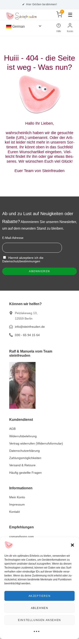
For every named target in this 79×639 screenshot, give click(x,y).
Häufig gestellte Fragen (25, 472)
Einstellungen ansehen (39, 620)
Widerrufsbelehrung (23, 436)
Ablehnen (39, 608)
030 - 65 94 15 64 (27, 335)
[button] (72, 545)
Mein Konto (17, 497)
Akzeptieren (40, 596)
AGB (12, 428)
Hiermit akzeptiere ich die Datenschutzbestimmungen (22, 259)
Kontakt (14, 511)
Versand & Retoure (22, 465)
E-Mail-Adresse (12, 237)
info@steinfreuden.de (30, 326)
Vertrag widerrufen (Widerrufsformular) (36, 443)
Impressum (17, 504)
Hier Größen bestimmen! (39, 4)
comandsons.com (21, 536)
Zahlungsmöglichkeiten (25, 458)
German (18, 26)
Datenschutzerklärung (24, 450)
